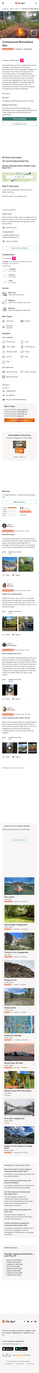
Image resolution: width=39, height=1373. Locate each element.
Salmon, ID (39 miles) (14, 1260)
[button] (3, 3)
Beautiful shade (8, 534)
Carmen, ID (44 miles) (14, 1273)
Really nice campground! (12, 594)
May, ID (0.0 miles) (13, 1266)
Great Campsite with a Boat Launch (16, 718)
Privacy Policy (20, 1363)
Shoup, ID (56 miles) (14, 1270)
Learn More (6, 266)
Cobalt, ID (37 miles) (14, 1275)
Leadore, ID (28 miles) (15, 1264)
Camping (5, 9)
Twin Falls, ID (22, 414)
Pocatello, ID (22, 412)
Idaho (11, 9)
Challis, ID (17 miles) (14, 1262)
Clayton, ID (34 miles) (14, 1268)
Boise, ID (20, 416)
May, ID (17, 9)
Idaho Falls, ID (23, 409)
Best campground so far (11, 653)
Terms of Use (30, 1363)
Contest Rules (9, 1363)
